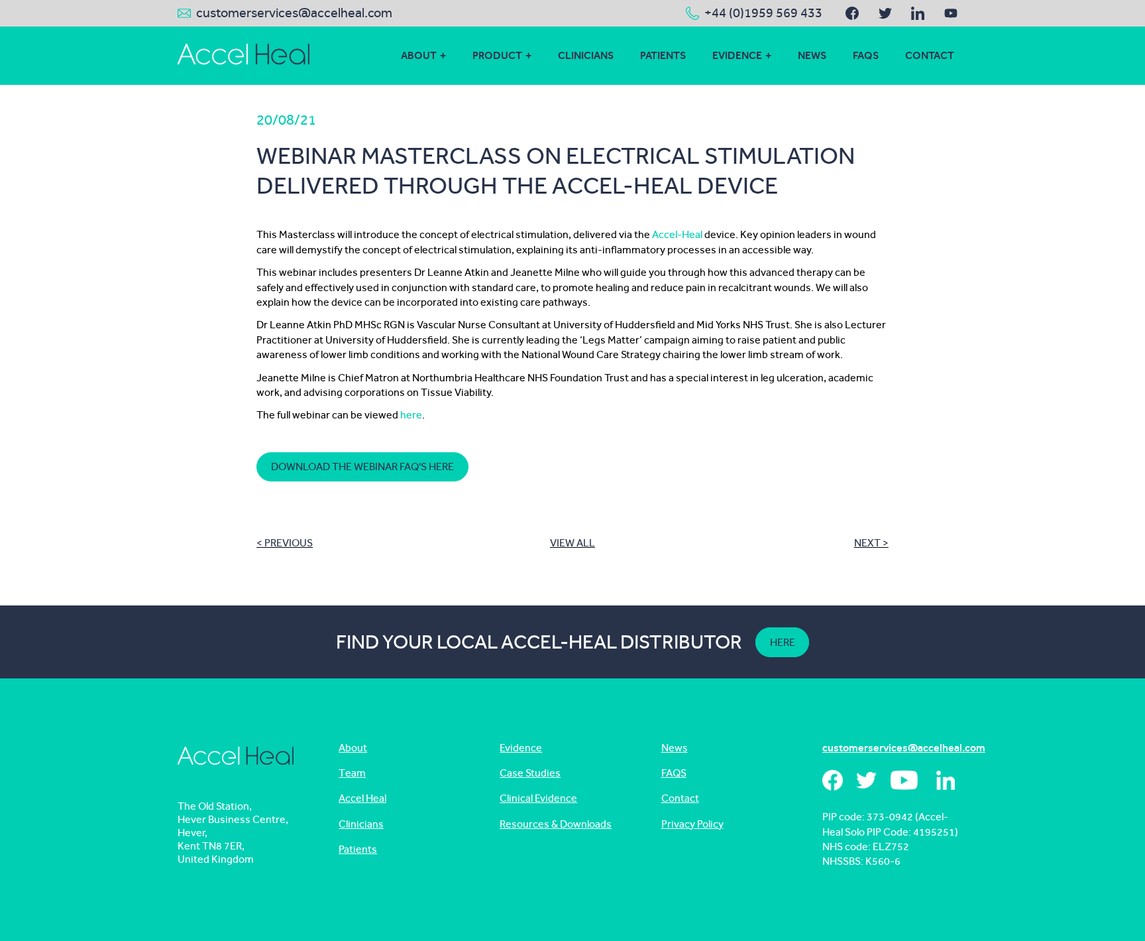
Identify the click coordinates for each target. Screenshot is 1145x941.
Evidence (737, 55)
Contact (929, 55)
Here (782, 642)
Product (497, 55)
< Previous (284, 542)
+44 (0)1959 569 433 (763, 13)
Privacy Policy (692, 824)
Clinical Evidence (538, 798)
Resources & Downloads (556, 824)
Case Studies (530, 773)
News (812, 55)
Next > (871, 542)
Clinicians (586, 55)
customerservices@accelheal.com (294, 13)
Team (352, 773)
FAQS (866, 55)
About (419, 55)
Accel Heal (362, 798)
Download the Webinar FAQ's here (362, 466)
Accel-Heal (677, 234)
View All (572, 542)
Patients (663, 55)
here (411, 414)
